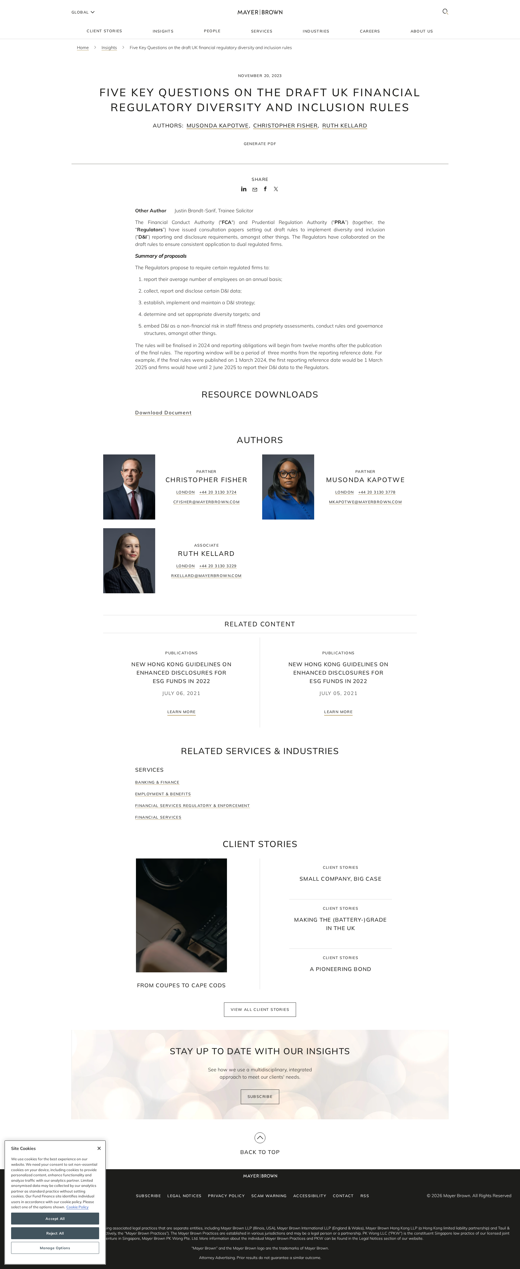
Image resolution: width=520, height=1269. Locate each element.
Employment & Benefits (163, 793)
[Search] (445, 12)
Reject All (55, 1233)
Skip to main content (26, 4)
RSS (364, 1195)
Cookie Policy (77, 1207)
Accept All (55, 1218)
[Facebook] (265, 190)
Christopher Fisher (285, 125)
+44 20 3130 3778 (377, 492)
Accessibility (309, 1195)
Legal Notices (184, 1195)
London (185, 492)
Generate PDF (260, 143)
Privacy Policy (226, 1195)
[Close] (99, 1148)
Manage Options (55, 1248)
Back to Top (260, 1152)
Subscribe (260, 1096)
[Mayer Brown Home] (260, 12)
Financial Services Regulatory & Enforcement (192, 805)
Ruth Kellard (344, 125)
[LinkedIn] (244, 190)
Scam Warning (269, 1195)
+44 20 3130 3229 (218, 565)
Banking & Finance (157, 782)
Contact (343, 1195)
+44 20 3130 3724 (218, 492)
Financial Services (158, 817)
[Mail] (255, 190)
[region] (55, 1202)
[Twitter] (276, 191)
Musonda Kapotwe (218, 125)
